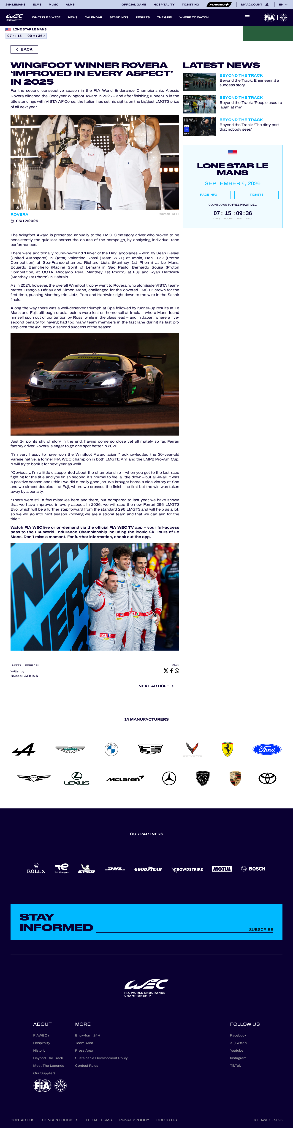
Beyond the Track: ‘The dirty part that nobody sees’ (249, 127)
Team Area (84, 1043)
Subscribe (261, 929)
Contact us (23, 1120)
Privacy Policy (134, 1120)
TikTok (235, 1065)
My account (251, 5)
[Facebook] (171, 670)
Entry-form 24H (87, 1035)
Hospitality (164, 5)
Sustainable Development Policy (101, 1058)
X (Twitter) (238, 1043)
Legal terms (99, 1120)
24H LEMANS (15, 5)
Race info (208, 195)
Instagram (238, 1058)
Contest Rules (86, 1065)
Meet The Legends (48, 1065)
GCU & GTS (166, 1120)
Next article (153, 686)
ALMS (70, 5)
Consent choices (60, 1120)
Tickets (256, 195)
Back (27, 49)
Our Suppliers (44, 1073)
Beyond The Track (48, 1058)
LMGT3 (16, 665)
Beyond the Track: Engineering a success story (249, 82)
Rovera (19, 214)
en (281, 5)
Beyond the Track (241, 75)
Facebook (238, 1035)
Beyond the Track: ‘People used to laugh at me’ (251, 104)
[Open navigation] (247, 17)
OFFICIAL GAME (134, 5)
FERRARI (32, 665)
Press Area (84, 1050)
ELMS (37, 5)
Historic (39, 1050)
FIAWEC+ (41, 1035)
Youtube (236, 1050)
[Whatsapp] (177, 670)
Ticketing (190, 5)
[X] (166, 670)
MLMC (53, 5)
